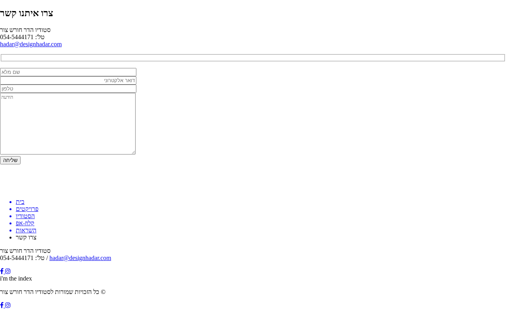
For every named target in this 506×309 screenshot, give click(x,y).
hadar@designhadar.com (31, 44)
